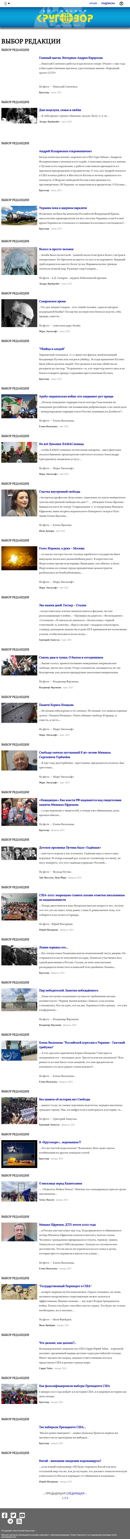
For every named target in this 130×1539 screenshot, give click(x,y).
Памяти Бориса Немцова (56, 705)
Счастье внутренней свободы (60, 492)
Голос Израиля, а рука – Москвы (61, 548)
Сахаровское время (52, 301)
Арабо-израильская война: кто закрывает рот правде (76, 396)
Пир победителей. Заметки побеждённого (68, 991)
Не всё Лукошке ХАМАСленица (61, 444)
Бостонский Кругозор (24, 1531)
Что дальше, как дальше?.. (57, 1343)
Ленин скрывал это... (53, 947)
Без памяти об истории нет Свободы (64, 1099)
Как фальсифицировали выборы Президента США (74, 1386)
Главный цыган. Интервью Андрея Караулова (71, 58)
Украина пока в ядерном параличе (63, 208)
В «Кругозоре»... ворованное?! (60, 1142)
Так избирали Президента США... (62, 1427)
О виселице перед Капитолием (60, 1184)
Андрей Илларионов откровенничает (65, 151)
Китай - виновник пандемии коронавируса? (70, 1461)
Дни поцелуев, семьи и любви (60, 110)
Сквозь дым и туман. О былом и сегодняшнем (71, 658)
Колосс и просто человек (56, 249)
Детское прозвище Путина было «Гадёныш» (70, 848)
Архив (93, 3)
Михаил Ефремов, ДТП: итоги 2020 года (67, 1225)
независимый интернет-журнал (65, 25)
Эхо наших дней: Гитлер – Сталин (62, 605)
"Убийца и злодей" (52, 349)
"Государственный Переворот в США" (65, 1286)
